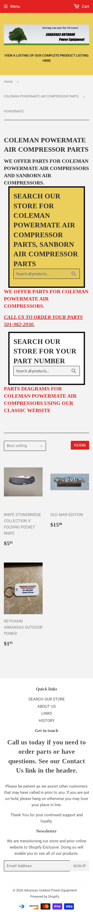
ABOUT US (46, 706)
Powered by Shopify (44, 896)
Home (8, 81)
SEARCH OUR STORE (46, 699)
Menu (15, 6)
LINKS (46, 713)
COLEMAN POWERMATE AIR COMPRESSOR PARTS (41, 96)
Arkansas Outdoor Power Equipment (50, 890)
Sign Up (79, 866)
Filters (80, 445)
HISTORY (47, 720)
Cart (85, 6)
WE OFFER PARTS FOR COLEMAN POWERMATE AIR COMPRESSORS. (46, 299)
